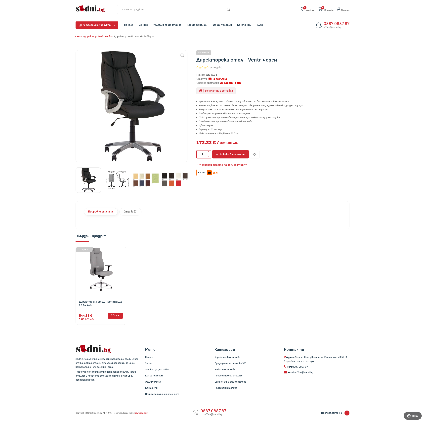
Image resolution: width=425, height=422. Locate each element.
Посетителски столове (228, 375)
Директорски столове (98, 36)
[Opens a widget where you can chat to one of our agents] (412, 416)
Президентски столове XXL (230, 363)
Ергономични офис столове (230, 381)
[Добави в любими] (254, 154)
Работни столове (224, 369)
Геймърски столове (225, 388)
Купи (117, 315)
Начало (78, 36)
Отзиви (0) (130, 211)
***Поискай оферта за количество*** (222, 165)
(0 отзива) (216, 67)
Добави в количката (232, 154)
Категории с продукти (97, 25)
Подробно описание (101, 211)
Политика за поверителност (162, 394)
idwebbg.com (141, 413)
